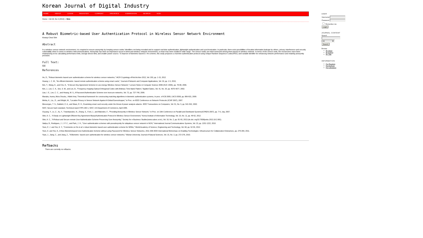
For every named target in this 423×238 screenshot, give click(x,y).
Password (325, 20)
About (58, 13)
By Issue (329, 51)
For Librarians (331, 68)
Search (147, 13)
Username (325, 17)
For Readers (330, 64)
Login (70, 13)
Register (84, 13)
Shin (68, 19)
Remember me (331, 24)
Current (99, 13)
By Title (328, 54)
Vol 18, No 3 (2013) (56, 19)
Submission (131, 13)
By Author (329, 52)
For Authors (330, 66)
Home (46, 13)
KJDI (159, 13)
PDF (44, 65)
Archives (114, 13)
